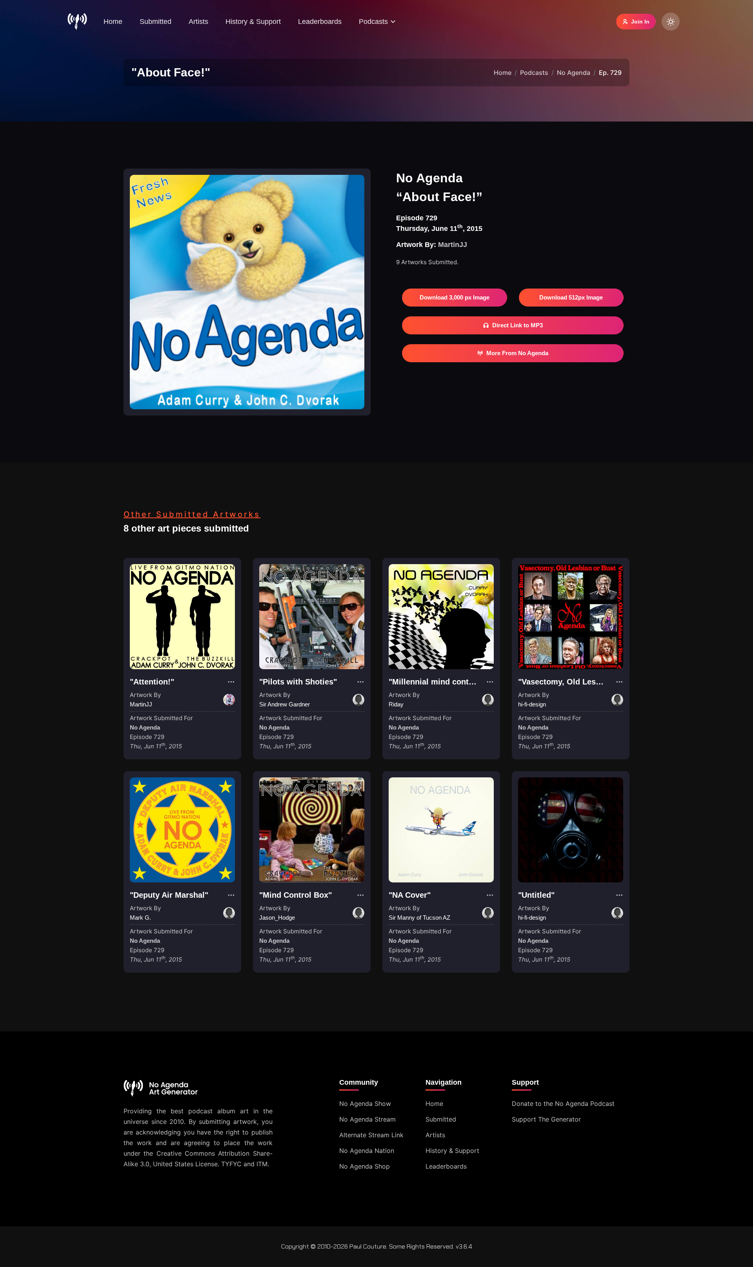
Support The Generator (546, 1119)
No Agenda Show (365, 1103)
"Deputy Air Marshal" (169, 895)
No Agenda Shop (364, 1166)
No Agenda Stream (367, 1119)
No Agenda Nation (366, 1150)
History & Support (253, 21)
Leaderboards (320, 21)
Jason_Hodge (277, 917)
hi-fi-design (532, 704)
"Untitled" (536, 895)
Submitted (155, 21)
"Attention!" (152, 681)
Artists (198, 21)
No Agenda (573, 72)
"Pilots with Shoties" (298, 681)
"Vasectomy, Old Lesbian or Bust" (581, 681)
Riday (396, 704)
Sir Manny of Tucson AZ (419, 917)
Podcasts (534, 72)
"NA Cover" (410, 895)
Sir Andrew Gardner (284, 704)
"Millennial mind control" (435, 681)
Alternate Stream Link (371, 1135)
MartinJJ (452, 245)
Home (113, 21)
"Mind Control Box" (295, 895)
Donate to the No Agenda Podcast (563, 1103)
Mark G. (140, 917)
